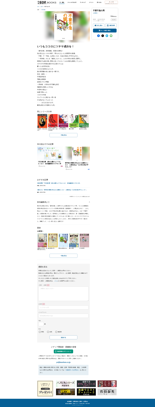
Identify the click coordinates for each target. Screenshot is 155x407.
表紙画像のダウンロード (64, 351)
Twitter (102, 35)
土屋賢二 (95, 13)
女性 (51, 332)
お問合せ (85, 401)
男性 (42, 332)
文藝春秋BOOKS (46, 2)
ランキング (83, 2)
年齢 (39, 320)
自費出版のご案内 (77, 401)
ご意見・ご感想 (42, 285)
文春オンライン (76, 403)
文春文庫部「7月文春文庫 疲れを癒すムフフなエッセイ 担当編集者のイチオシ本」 (59, 183)
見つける (99, 2)
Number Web (82, 403)
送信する (63, 337)
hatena (107, 35)
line (111, 35)
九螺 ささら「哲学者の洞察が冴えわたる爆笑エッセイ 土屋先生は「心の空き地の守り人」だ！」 (62, 189)
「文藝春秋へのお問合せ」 (72, 370)
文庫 (42, 6)
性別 (39, 329)
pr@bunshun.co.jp (63, 362)
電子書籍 (43, 9)
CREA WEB (87, 403)
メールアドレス (42, 312)
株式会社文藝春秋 (68, 403)
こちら (56, 281)
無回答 (60, 332)
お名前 (40, 304)
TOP (38, 6)
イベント (91, 2)
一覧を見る (63, 135)
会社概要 (69, 401)
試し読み (99, 25)
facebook (98, 35)
